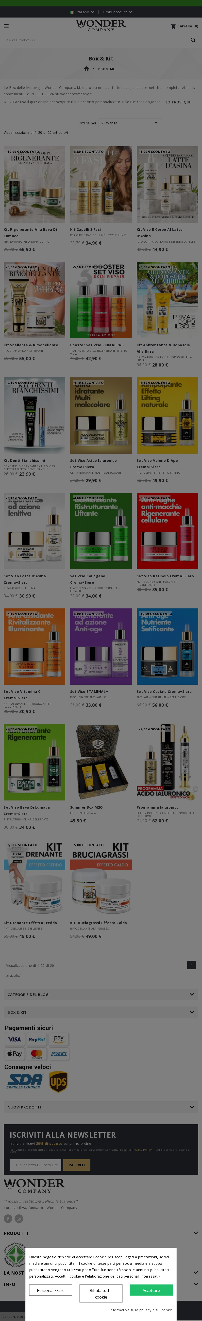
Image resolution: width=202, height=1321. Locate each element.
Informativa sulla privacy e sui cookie (141, 1310)
